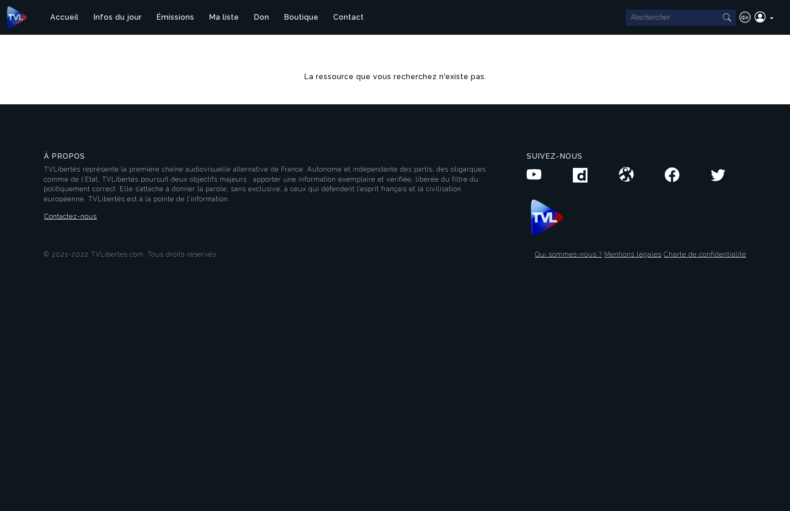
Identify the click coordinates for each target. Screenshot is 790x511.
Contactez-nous (70, 216)
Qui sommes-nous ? (568, 254)
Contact (348, 17)
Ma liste (224, 17)
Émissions (175, 17)
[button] (764, 17)
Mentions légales (633, 254)
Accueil (64, 17)
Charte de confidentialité (705, 254)
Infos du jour (117, 17)
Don (261, 17)
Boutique (301, 17)
